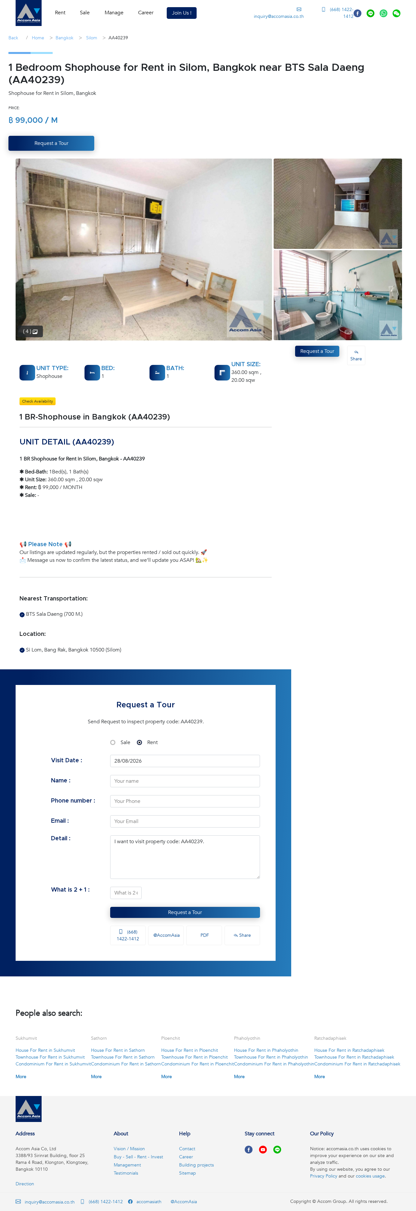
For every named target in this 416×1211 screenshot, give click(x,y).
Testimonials (126, 1173)
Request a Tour (185, 912)
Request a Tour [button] (51, 143)
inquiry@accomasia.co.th (279, 16)
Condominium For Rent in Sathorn (126, 1064)
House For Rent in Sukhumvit (45, 1050)
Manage (114, 12)
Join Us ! (181, 13)
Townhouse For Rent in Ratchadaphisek (354, 1057)
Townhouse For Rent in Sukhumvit (50, 1057)
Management (127, 1165)
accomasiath (148, 1202)
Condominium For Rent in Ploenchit (197, 1064)
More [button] (21, 1077)
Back (13, 38)
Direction (25, 1184)
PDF (204, 935)
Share (244, 935)
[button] (29, 13)
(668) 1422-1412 (341, 12)
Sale (125, 742)
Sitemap (187, 1173)
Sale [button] (85, 12)
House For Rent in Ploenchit (189, 1050)
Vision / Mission (129, 1149)
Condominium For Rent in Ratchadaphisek (357, 1064)
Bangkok (64, 38)
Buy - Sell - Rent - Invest (138, 1157)
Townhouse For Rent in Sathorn (123, 1057)
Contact (187, 1149)
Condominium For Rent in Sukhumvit (53, 1064)
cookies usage (370, 1176)
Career (145, 12)
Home (37, 38)
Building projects (196, 1165)
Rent (152, 742)
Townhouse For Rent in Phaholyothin (271, 1057)
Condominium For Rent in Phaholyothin (274, 1064)
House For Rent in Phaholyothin (266, 1050)
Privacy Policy (323, 1176)
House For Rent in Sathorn (118, 1050)
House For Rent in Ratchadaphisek (349, 1050)
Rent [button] (60, 12)
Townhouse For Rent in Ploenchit (194, 1057)
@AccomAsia (166, 935)
